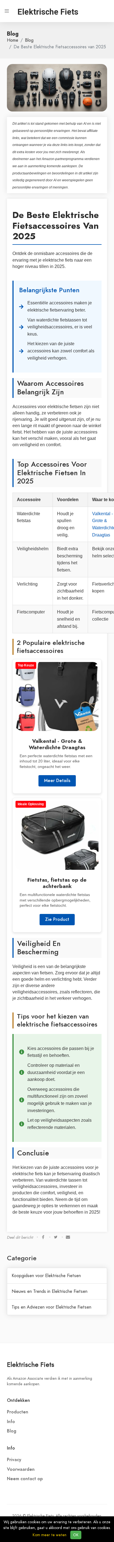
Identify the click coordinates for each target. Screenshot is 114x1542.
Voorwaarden (21, 1469)
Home (12, 40)
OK (76, 1535)
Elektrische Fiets (30, 1364)
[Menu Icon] (7, 11)
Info (11, 1422)
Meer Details (57, 781)
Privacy (14, 1460)
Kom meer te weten (49, 1535)
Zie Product (57, 919)
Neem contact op (25, 1479)
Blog (29, 40)
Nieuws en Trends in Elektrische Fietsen (49, 1291)
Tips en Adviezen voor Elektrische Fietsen (51, 1307)
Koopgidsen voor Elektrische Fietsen (46, 1276)
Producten (17, 1412)
